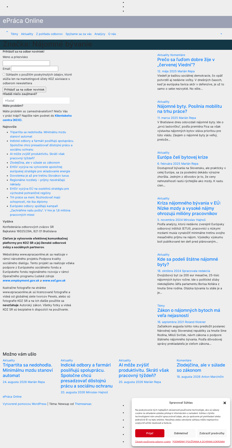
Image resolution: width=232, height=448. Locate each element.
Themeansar (83, 404)
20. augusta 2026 (73, 392)
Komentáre (177, 55)
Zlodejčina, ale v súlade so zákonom (35, 162)
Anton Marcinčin (212, 376)
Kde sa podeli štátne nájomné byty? (187, 262)
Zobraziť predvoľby (212, 433)
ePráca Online (23, 20)
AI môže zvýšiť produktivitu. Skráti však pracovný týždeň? (144, 370)
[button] (225, 403)
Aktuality (27, 34)
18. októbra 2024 (169, 271)
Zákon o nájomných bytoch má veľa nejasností (188, 313)
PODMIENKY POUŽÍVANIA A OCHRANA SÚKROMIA (199, 441)
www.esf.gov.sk (54, 280)
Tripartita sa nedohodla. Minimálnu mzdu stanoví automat (28, 370)
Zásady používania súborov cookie (153, 441)
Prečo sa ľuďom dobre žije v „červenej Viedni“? (186, 62)
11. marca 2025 (168, 118)
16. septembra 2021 (171, 322)
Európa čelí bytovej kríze (182, 157)
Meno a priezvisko (15, 57)
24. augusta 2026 (15, 382)
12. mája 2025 (167, 71)
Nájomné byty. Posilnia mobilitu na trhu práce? (189, 109)
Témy (14, 34)
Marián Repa (186, 71)
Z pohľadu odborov (49, 34)
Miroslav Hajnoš (195, 220)
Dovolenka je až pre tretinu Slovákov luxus (39, 175)
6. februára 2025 (169, 163)
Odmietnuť (181, 433)
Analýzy (99, 34)
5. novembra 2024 (170, 220)
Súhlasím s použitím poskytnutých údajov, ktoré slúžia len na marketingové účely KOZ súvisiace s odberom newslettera (37, 79)
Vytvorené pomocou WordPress (25, 404)
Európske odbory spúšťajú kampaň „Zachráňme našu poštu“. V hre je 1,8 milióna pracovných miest (40, 210)
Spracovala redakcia (196, 271)
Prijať (149, 433)
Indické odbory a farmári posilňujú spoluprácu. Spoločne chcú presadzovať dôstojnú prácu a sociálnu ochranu (42, 145)
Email (6, 68)
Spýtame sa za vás (79, 34)
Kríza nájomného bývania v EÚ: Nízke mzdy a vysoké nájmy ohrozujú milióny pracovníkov (189, 208)
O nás (112, 34)
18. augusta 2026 (189, 376)
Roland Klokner (195, 322)
